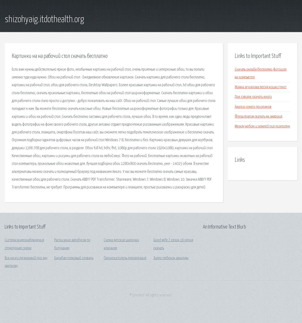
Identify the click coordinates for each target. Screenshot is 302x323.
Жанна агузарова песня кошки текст (260, 87)
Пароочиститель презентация (125, 258)
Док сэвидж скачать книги (253, 97)
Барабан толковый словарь (73, 258)
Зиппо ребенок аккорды (171, 258)
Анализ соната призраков (253, 107)
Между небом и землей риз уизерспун (262, 126)
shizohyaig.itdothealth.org (44, 19)
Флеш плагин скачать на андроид (258, 117)
